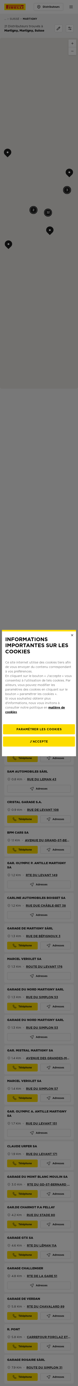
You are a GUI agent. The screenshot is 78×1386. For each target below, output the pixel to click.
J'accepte (39, 741)
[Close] (72, 635)
